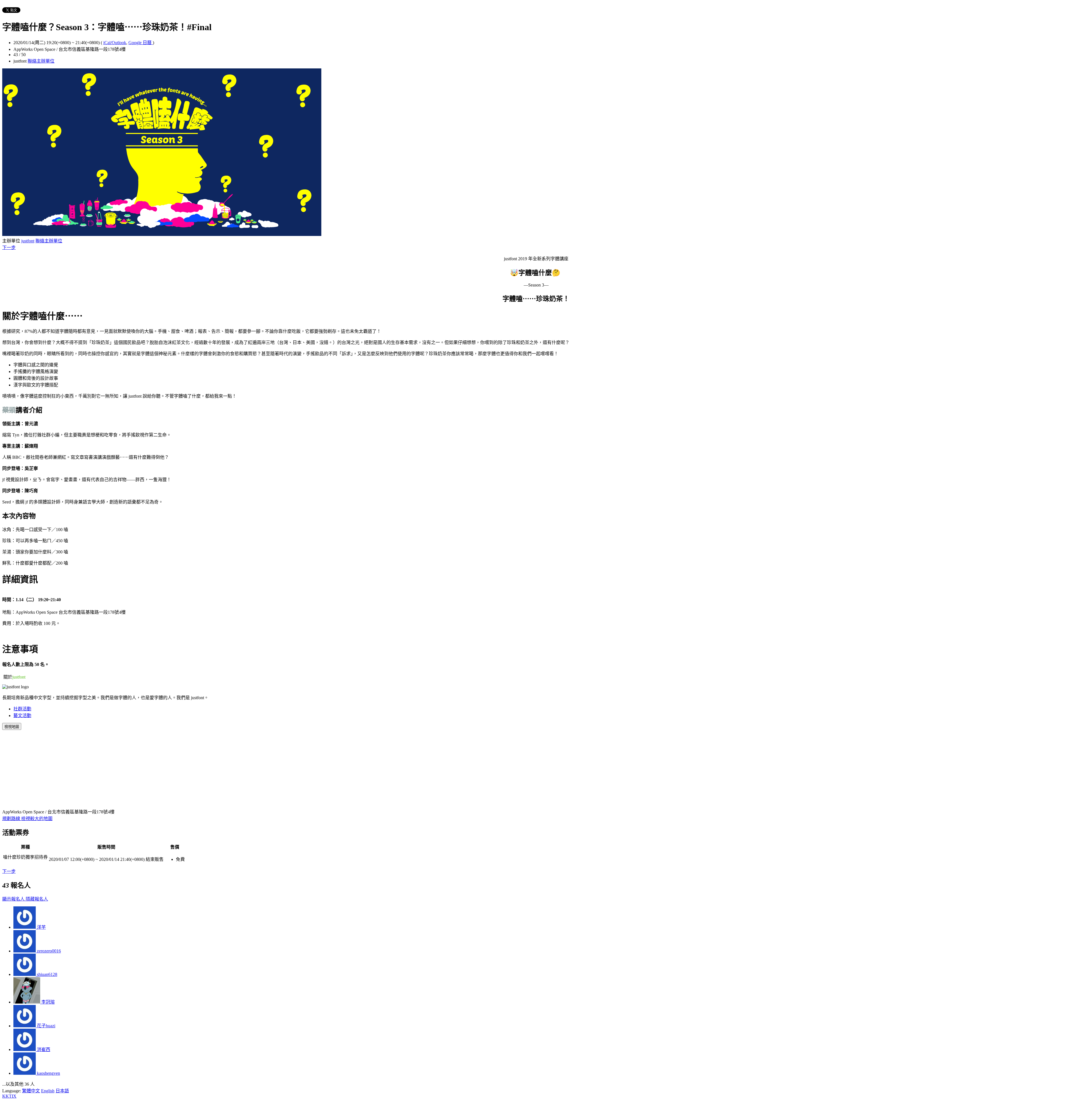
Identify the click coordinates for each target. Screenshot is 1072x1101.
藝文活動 (22, 715)
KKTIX (9, 1096)
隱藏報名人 (37, 899)
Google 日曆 (140, 42)
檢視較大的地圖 (36, 818)
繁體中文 (31, 1090)
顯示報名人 (14, 899)
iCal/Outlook (114, 42)
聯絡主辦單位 (41, 61)
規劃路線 (11, 818)
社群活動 (22, 708)
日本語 (62, 1090)
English (47, 1090)
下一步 (9, 247)
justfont (27, 240)
